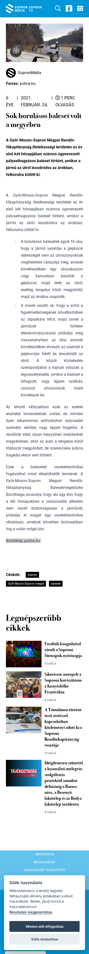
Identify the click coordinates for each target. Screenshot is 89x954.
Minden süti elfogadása (45, 926)
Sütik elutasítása (44, 939)
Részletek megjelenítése (30, 912)
